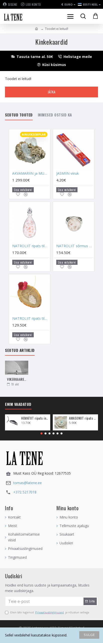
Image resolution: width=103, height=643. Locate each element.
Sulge (89, 634)
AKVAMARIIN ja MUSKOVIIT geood (30, 173)
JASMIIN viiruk (67, 173)
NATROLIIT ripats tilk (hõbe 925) (30, 246)
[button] (41, 433)
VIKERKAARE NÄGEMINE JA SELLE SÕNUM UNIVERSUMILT (16, 379)
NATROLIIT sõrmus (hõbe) (74, 246)
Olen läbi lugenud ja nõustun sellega (49, 612)
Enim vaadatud (18, 404)
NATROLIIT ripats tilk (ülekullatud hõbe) (30, 318)
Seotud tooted (19, 114)
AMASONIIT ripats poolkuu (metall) (82, 418)
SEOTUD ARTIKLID (20, 350)
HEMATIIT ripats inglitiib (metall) (34, 418)
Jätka (52, 91)
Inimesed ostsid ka (55, 114)
